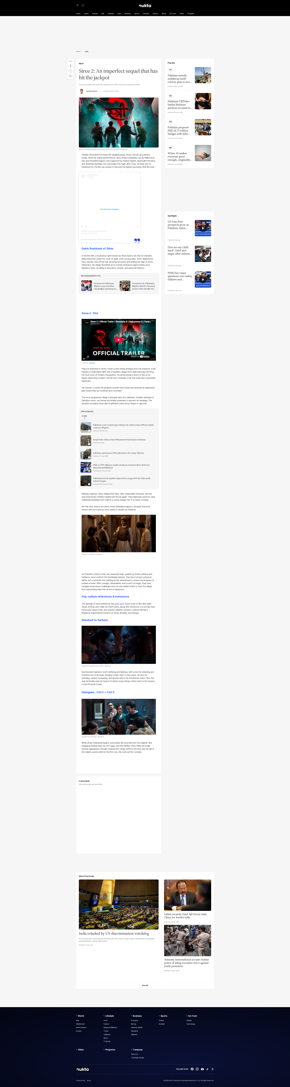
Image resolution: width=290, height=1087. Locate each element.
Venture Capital (136, 1027)
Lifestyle (146, 13)
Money (133, 1024)
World (164, 13)
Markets (134, 1034)
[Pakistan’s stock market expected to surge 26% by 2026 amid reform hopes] (86, 480)
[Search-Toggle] (83, 5)
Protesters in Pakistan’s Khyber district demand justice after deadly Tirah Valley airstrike (144, 286)
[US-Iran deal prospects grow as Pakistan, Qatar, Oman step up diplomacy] (203, 228)
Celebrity (107, 1034)
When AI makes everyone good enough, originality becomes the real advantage (179, 156)
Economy (134, 1020)
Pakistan (111, 13)
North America (81, 1027)
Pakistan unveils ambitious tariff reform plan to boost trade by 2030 (180, 79)
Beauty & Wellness (110, 1027)
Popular (95, 13)
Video (182, 13)
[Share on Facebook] (70, 66)
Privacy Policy (80, 1080)
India (119, 13)
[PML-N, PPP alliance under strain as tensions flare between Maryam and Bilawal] (86, 467)
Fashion (106, 1024)
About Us (134, 1054)
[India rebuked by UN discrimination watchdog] (119, 904)
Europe (78, 1031)
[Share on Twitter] (70, 71)
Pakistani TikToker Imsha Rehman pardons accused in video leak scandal (179, 105)
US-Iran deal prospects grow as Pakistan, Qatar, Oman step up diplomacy (178, 225)
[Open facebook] (192, 1069)
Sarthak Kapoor (92, 91)
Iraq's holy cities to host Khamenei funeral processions (119, 439)
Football (162, 1024)
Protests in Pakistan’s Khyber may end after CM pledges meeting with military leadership (106, 286)
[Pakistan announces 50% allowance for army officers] (86, 454)
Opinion (155, 13)
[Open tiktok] (207, 1069)
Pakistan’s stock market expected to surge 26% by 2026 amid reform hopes (121, 479)
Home (78, 13)
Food (105, 1020)
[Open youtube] (202, 1069)
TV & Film (107, 1041)
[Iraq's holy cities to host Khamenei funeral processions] (86, 440)
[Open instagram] (197, 1069)
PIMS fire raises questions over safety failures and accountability (180, 276)
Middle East (80, 1024)
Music (106, 1038)
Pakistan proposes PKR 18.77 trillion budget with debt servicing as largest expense (179, 131)
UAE (102, 13)
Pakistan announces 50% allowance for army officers (118, 453)
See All (145, 985)
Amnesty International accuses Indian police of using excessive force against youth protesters (186, 963)
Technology (190, 1024)
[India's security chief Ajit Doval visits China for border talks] (187, 895)
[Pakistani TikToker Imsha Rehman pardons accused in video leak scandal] (203, 101)
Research (134, 1031)
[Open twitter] (212, 1069)
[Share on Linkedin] (70, 76)
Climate (189, 1020)
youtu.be (92, 363)
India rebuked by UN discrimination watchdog (114, 933)
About (89, 1080)
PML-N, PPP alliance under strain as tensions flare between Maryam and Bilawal (121, 466)
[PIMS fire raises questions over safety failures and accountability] (203, 279)
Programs (190, 13)
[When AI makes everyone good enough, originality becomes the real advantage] (203, 153)
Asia (77, 1020)
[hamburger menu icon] (77, 5)
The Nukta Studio (137, 1058)
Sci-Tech (173, 13)
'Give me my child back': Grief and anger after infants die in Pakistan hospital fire (179, 250)
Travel (106, 1031)
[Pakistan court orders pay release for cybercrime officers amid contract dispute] (86, 427)
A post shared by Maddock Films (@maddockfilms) (96, 239)
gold (122, 604)
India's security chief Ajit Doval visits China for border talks (185, 915)
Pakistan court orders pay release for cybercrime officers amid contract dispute (123, 426)
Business (128, 13)
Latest (86, 13)
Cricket (161, 1020)
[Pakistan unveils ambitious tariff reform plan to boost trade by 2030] (203, 75)
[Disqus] (119, 818)
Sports (137, 13)
